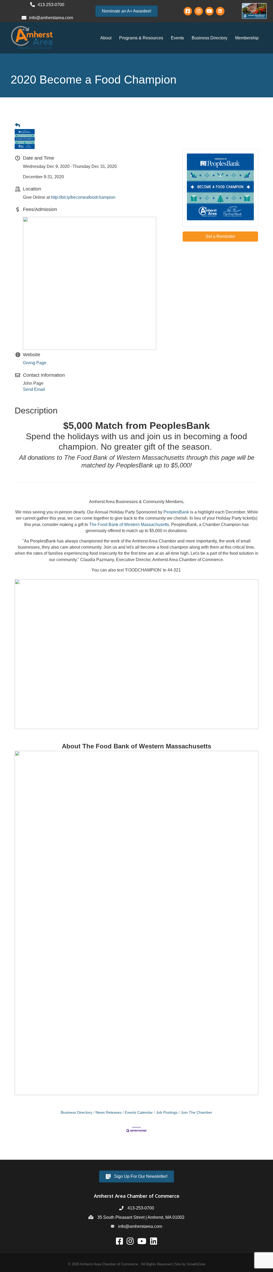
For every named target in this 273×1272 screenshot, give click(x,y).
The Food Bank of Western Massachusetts (129, 524)
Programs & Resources (141, 38)
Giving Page (34, 363)
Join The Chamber (196, 1112)
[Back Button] (17, 125)
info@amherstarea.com (140, 1226)
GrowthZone (196, 1264)
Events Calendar (139, 1112)
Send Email (34, 389)
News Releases (108, 1112)
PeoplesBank (176, 512)
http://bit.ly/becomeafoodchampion (83, 197)
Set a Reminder (220, 236)
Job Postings (167, 1112)
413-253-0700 (140, 1208)
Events (177, 38)
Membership (247, 38)
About (105, 38)
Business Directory (209, 38)
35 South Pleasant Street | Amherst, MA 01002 (140, 1217)
